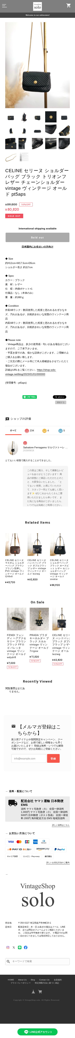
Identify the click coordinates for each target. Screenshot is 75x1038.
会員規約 (58, 980)
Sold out (37, 237)
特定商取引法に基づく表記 (47, 983)
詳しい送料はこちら (60, 825)
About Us (22, 980)
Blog (33, 980)
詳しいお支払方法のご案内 (57, 862)
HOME (11, 980)
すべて (13, 430)
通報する (61, 402)
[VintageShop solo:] (37, 895)
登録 (53, 758)
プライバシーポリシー (21, 983)
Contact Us (44, 980)
